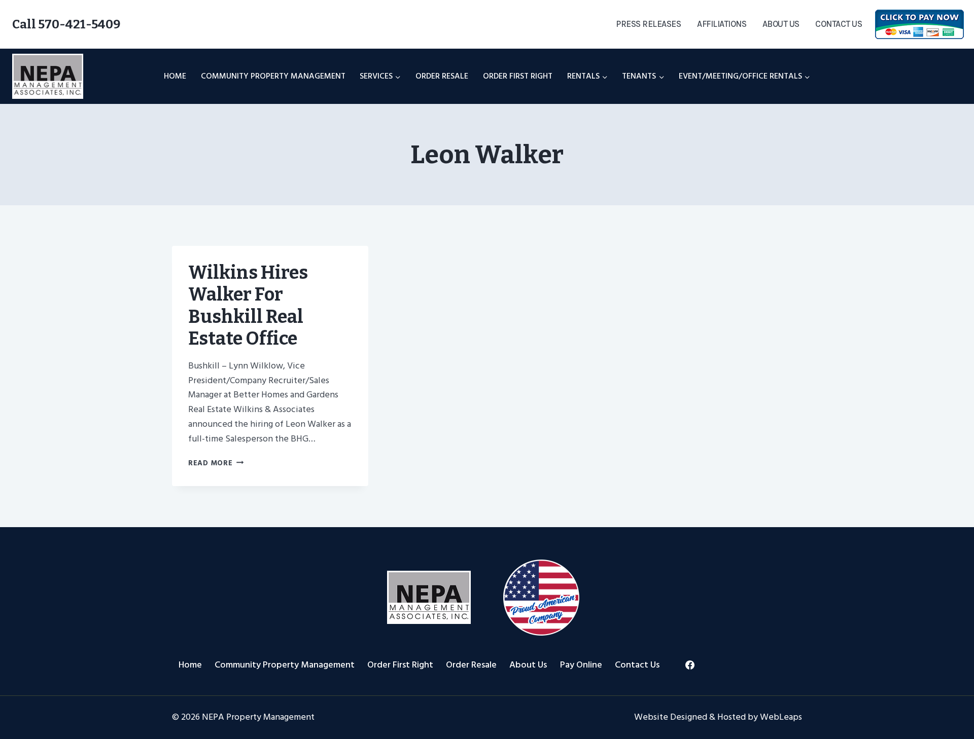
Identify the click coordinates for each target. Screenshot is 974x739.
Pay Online (581, 664)
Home (175, 76)
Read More (216, 463)
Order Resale (441, 76)
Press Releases (648, 24)
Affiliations (721, 24)
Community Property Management (273, 76)
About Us (780, 24)
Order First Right (517, 76)
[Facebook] (690, 665)
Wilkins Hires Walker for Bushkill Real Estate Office (248, 306)
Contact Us (838, 24)
